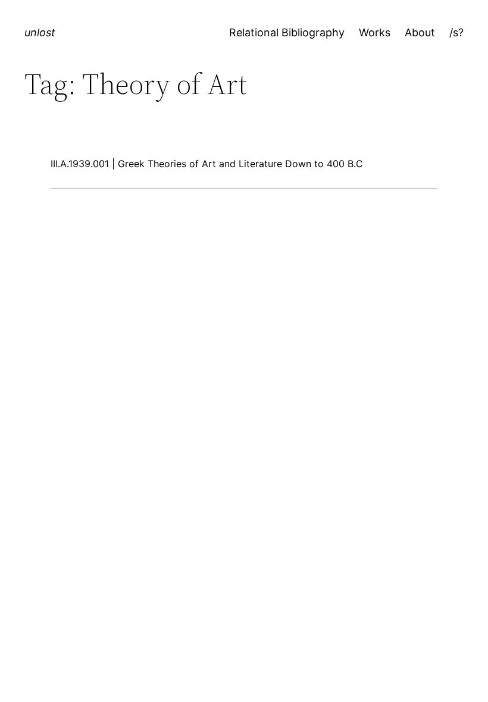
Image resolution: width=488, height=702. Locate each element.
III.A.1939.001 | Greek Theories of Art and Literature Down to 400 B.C (207, 163)
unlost (39, 32)
